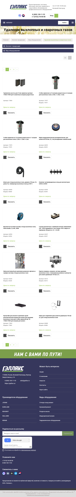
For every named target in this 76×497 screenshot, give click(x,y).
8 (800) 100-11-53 (38, 14)
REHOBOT (5, 411)
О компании (43, 376)
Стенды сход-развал (46, 402)
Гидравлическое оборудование (49, 420)
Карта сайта (43, 389)
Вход (51, 15)
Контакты (42, 385)
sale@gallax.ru (25, 380)
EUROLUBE (5, 407)
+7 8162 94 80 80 (7, 460)
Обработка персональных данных (38, 495)
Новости (42, 381)
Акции (41, 372)
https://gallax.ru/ (10, 383)
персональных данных (28, 450)
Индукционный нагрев (46, 416)
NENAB (4, 420)
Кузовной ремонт (45, 407)
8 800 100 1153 (7, 463)
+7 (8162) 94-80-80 (38, 17)
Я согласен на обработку (20, 450)
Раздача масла (44, 411)
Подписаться (68, 433)
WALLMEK (5, 416)
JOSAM (4, 402)
